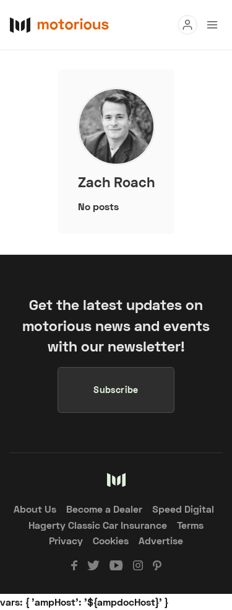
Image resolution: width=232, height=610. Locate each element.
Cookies (111, 540)
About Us (35, 509)
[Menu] (187, 25)
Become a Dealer (104, 509)
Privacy (66, 540)
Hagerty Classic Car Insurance (97, 525)
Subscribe (116, 389)
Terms (190, 525)
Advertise (161, 540)
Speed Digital (183, 509)
